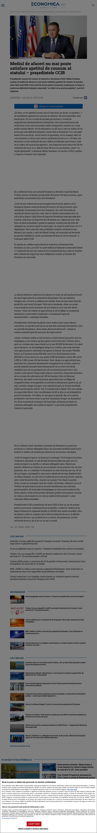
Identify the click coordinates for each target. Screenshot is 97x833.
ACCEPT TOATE (34, 824)
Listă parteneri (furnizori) (9, 818)
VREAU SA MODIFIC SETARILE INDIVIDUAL (33, 829)
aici (75, 797)
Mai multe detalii (72, 789)
